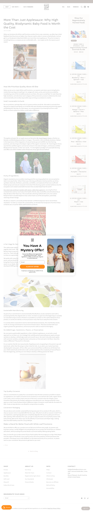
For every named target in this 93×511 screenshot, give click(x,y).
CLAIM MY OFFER (32, 267)
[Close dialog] (73, 237)
